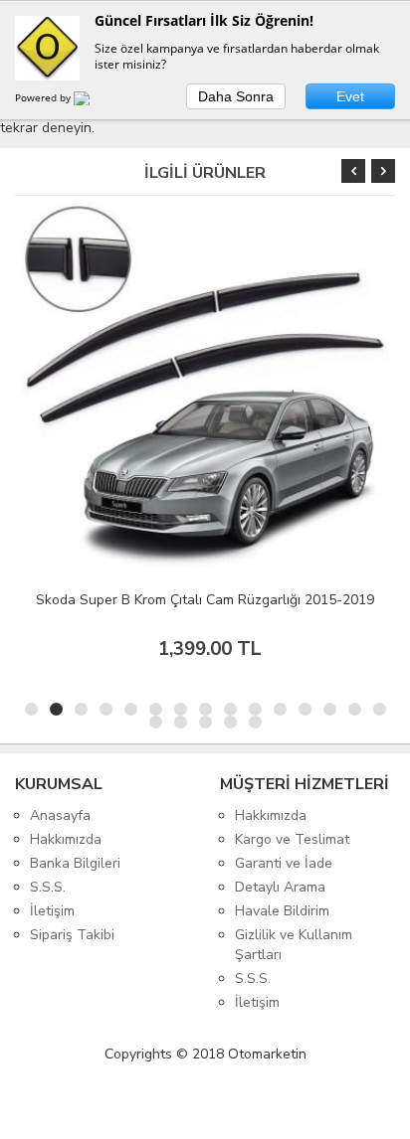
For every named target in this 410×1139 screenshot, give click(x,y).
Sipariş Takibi (72, 934)
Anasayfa (60, 815)
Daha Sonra (236, 96)
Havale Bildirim (282, 910)
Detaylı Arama (280, 887)
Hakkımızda (66, 839)
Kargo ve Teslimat (292, 839)
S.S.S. (48, 887)
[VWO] (93, 101)
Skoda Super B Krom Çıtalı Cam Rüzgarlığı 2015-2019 (205, 599)
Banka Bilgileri (75, 863)
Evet (350, 96)
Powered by (44, 97)
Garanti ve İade (283, 863)
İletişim (52, 910)
